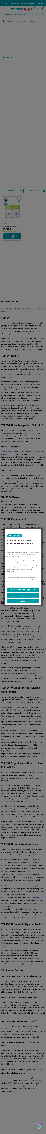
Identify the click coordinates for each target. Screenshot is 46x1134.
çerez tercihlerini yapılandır (23, 590)
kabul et (23, 595)
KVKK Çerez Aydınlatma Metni (15, 581)
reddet (23, 601)
